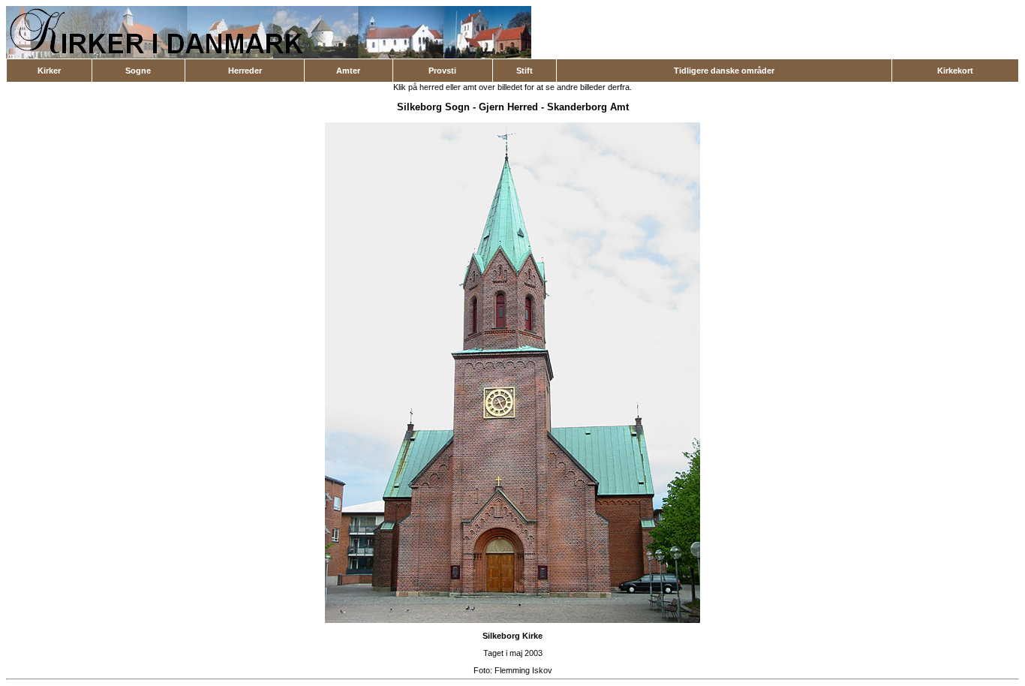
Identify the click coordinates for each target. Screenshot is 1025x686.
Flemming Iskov (523, 670)
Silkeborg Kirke (512, 635)
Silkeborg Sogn (433, 107)
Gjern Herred (508, 107)
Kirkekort (955, 70)
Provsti (442, 70)
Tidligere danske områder (724, 70)
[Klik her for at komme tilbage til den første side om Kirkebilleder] (268, 55)
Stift (524, 70)
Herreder (245, 70)
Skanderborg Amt (588, 107)
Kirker (49, 70)
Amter (348, 70)
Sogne (138, 70)
